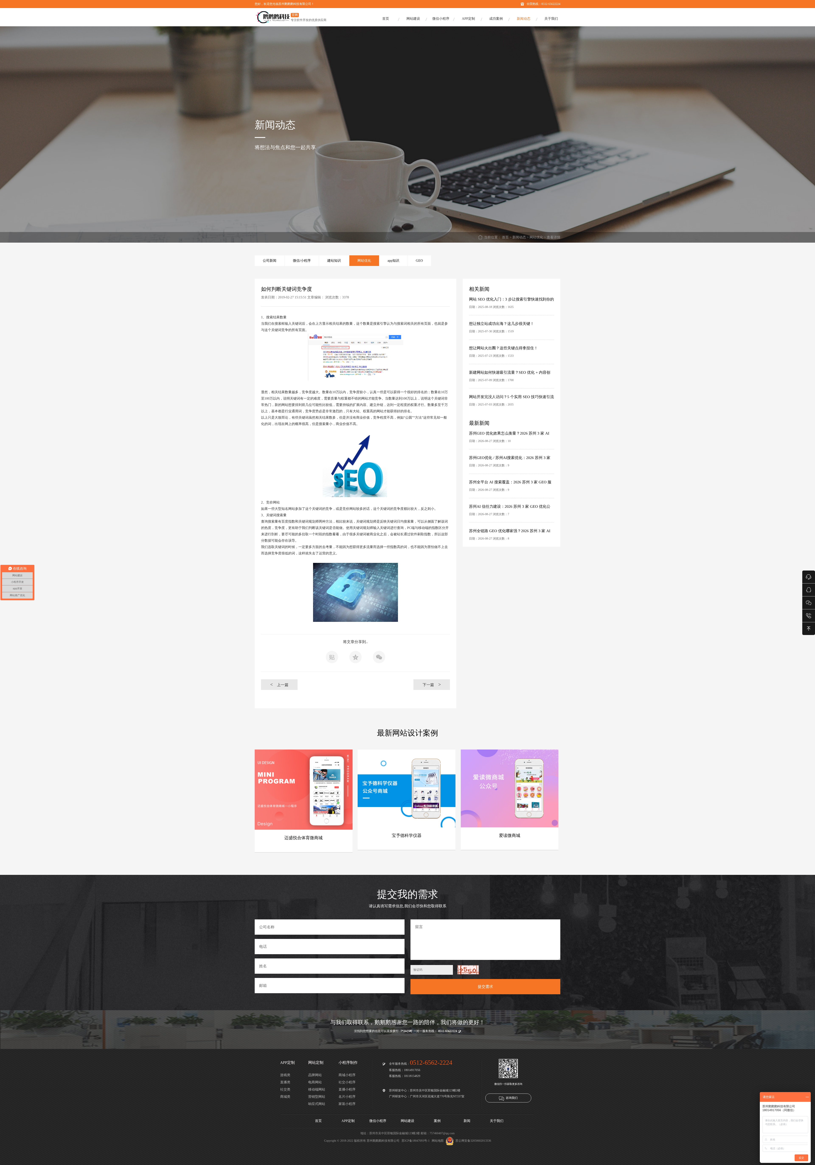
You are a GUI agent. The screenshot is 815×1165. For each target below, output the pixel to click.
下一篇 (432, 684)
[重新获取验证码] (468, 970)
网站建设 (413, 18)
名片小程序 (347, 1096)
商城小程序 (347, 1075)
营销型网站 (316, 1096)
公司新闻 (269, 260)
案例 (437, 1121)
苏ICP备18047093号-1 (416, 1140)
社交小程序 (347, 1082)
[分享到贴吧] (332, 658)
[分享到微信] (379, 658)
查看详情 (553, 237)
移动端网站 (316, 1089)
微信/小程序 (302, 260)
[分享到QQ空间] (355, 658)
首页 (385, 18)
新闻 (467, 1121)
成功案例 (496, 18)
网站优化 (536, 237)
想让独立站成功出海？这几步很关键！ (501, 324)
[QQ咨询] (808, 589)
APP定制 (468, 18)
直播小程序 (347, 1089)
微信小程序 (440, 18)
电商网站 (315, 1082)
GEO (419, 260)
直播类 (285, 1082)
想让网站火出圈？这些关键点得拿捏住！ (503, 348)
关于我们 (551, 18)
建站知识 (334, 260)
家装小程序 (347, 1104)
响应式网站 (316, 1104)
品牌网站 (315, 1075)
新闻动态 (523, 18)
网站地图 (438, 1140)
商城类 (285, 1096)
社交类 (285, 1089)
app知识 (393, 260)
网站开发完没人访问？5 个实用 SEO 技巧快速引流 (511, 397)
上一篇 (279, 684)
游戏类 (285, 1075)
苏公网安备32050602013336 (473, 1140)
